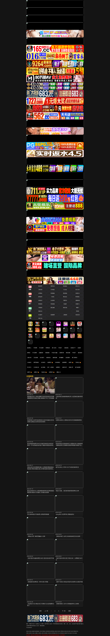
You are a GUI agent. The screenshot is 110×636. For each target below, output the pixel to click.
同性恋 (77, 311)
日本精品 (53, 289)
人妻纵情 (65, 314)
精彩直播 (68, 352)
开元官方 (29, 367)
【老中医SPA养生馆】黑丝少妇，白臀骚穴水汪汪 (69, 559)
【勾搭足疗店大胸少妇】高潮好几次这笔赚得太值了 (40, 604)
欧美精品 (65, 286)
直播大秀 (71, 367)
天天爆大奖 (36, 367)
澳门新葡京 (74, 357)
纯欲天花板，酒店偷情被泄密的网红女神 (67, 491)
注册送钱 (66, 347)
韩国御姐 (53, 293)
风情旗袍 (40, 304)
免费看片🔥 (50, 362)
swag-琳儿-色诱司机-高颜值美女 (65, 514)
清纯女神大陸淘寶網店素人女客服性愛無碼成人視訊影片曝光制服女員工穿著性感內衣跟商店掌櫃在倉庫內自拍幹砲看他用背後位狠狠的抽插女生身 (40, 469)
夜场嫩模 (61, 357)
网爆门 (77, 307)
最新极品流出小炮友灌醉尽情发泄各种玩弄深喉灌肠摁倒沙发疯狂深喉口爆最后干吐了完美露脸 (40, 397)
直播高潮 (61, 352)
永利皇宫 (43, 362)
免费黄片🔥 (51, 372)
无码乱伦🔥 (78, 362)
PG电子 (60, 347)
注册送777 (73, 347)
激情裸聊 (64, 362)
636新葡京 (57, 362)
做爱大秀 (64, 367)
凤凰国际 (47, 352)
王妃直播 (36, 357)
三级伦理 (40, 289)
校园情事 (53, 314)
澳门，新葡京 (50, 367)
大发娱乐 (29, 362)
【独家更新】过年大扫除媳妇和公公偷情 (67, 604)
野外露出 (78, 296)
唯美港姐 (65, 293)
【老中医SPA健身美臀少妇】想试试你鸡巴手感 (40, 558)
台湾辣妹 (40, 293)
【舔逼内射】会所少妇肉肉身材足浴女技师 (68, 536)
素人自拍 (78, 289)
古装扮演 (40, 300)
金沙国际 (43, 367)
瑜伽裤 (65, 304)
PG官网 (35, 347)
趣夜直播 (55, 357)
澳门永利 (54, 347)
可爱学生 (65, 300)
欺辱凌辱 (40, 296)
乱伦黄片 (42, 357)
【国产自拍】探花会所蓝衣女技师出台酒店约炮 (69, 582)
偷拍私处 (48, 357)
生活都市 (40, 314)
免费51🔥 (71, 362)
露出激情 (53, 307)
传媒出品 (40, 311)
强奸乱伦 (53, 286)
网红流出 (65, 296)
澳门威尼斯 (78, 367)
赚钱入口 (59, 372)
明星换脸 (53, 304)
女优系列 (53, 300)
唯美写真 (65, 307)
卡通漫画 (40, 307)
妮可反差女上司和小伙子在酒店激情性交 (67, 467)
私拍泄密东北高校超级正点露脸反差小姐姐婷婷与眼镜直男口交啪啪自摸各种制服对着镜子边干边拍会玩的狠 (69, 445)
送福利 (79, 347)
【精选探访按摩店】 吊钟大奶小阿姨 (37, 582)
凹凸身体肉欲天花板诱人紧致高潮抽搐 (38, 514)
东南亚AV (78, 293)
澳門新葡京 (36, 362)
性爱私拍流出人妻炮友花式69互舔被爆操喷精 (69, 420)
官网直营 (48, 347)
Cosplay (65, 289)
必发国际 (68, 357)
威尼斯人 (29, 347)
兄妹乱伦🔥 (44, 372)
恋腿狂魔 (78, 300)
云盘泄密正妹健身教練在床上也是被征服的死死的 (69, 397)
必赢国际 (41, 352)
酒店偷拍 (80, 352)
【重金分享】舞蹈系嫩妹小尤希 (36, 536)
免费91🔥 (29, 372)
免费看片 (58, 367)
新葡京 (28, 352)
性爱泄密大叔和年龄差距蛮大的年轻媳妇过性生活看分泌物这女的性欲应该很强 (40, 421)
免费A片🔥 (36, 372)
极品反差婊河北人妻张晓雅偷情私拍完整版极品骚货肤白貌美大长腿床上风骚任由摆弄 (40, 491)
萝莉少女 (78, 286)
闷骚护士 (78, 304)
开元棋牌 (41, 347)
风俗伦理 (78, 314)
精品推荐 (40, 286)
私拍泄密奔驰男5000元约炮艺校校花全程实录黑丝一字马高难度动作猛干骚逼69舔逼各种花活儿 (40, 445)
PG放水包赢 (54, 352)
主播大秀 (29, 357)
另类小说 (40, 318)
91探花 (52, 296)
